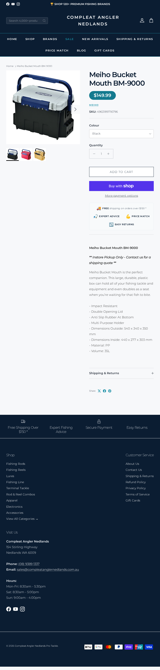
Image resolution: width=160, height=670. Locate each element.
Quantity (96, 145)
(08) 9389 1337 (29, 564)
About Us (132, 464)
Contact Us (134, 470)
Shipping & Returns (134, 39)
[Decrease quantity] (93, 153)
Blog (81, 50)
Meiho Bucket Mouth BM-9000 (34, 66)
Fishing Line (15, 482)
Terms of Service (138, 494)
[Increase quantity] (109, 153)
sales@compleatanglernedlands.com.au (48, 569)
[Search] (44, 20)
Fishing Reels (16, 470)
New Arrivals (95, 39)
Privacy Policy (136, 488)
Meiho (94, 105)
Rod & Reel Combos (20, 494)
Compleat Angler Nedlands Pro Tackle (36, 645)
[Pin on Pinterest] (109, 390)
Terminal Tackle (17, 488)
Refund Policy (136, 482)
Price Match (57, 50)
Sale (69, 39)
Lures (10, 476)
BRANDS (50, 39)
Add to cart (121, 172)
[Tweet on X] (99, 390)
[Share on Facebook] (104, 390)
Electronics (14, 507)
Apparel (12, 500)
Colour (94, 125)
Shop (30, 39)
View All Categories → (22, 519)
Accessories (14, 513)
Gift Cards (104, 50)
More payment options (121, 196)
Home (12, 39)
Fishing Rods (15, 464)
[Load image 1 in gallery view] (43, 107)
